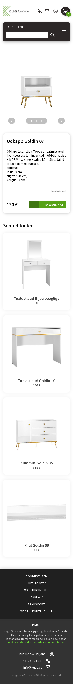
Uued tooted (36, 583)
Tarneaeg (36, 597)
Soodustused (36, 576)
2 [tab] (36, 121)
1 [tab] (31, 121)
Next (61, 121)
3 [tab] (41, 121)
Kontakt (38, 611)
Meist (24, 611)
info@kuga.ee (47, 11)
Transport (36, 604)
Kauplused (14, 27)
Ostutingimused (36, 590)
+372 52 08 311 (40, 11)
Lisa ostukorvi (53, 205)
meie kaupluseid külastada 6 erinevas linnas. (36, 642)
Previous (11, 121)
